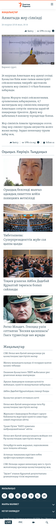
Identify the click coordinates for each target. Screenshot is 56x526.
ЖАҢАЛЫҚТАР (10, 12)
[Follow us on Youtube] (18, 496)
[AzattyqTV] (33, 522)
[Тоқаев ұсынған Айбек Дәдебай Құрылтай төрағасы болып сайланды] (28, 263)
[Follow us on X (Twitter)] (11, 496)
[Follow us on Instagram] (24, 496)
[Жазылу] (44, 496)
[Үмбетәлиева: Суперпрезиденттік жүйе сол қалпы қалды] (28, 218)
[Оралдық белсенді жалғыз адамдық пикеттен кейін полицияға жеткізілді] (28, 172)
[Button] (29, 31)
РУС (21, 522)
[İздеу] (47, 522)
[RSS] (37, 496)
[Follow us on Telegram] (31, 496)
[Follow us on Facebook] (4, 496)
